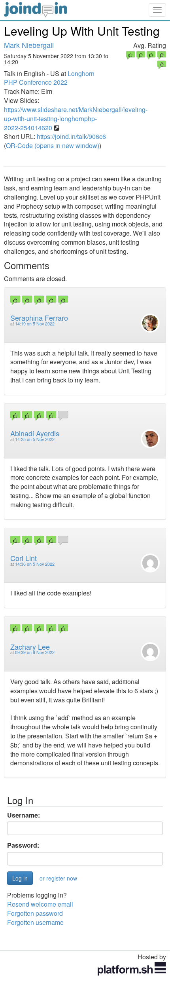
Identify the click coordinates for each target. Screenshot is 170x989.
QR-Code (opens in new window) (52, 145)
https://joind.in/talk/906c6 (71, 136)
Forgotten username (35, 922)
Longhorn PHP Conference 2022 (49, 78)
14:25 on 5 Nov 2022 (35, 439)
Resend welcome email (40, 904)
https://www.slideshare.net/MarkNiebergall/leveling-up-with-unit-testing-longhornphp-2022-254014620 (75, 118)
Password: (23, 845)
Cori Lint (23, 558)
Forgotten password (35, 913)
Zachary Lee (30, 646)
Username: (23, 815)
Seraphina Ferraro (39, 317)
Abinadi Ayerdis (34, 433)
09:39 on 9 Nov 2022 (35, 652)
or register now (58, 878)
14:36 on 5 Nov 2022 (35, 564)
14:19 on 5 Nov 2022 (35, 324)
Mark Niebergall (29, 45)
